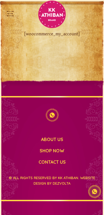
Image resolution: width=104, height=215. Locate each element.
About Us (52, 139)
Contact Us (52, 162)
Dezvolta (61, 183)
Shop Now (52, 150)
